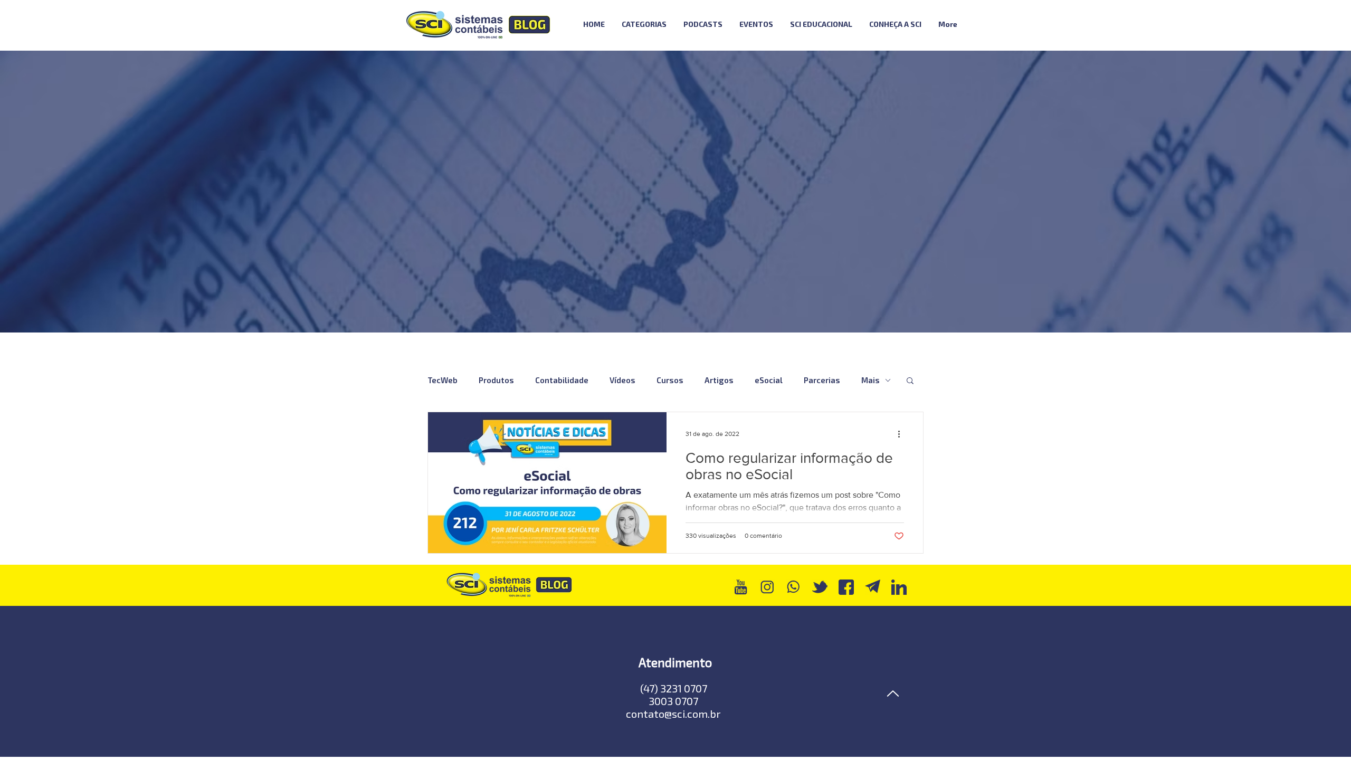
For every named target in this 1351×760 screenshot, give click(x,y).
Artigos (719, 380)
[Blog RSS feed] (994, 24)
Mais (870, 380)
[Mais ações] (902, 434)
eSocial (769, 380)
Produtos (496, 380)
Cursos (670, 380)
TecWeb (442, 380)
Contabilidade (561, 380)
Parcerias (822, 380)
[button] (910, 381)
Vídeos (622, 380)
